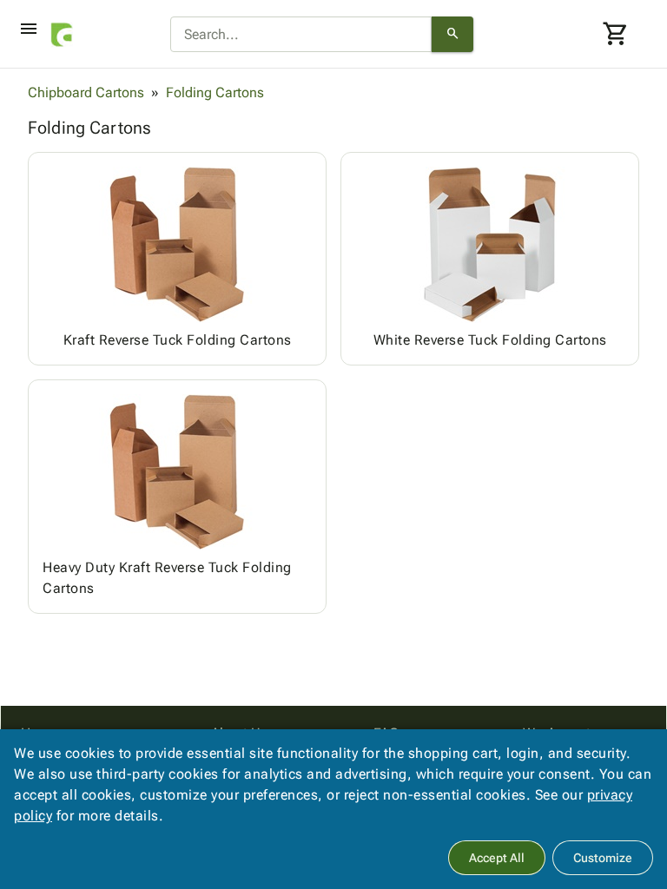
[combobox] (301, 34)
